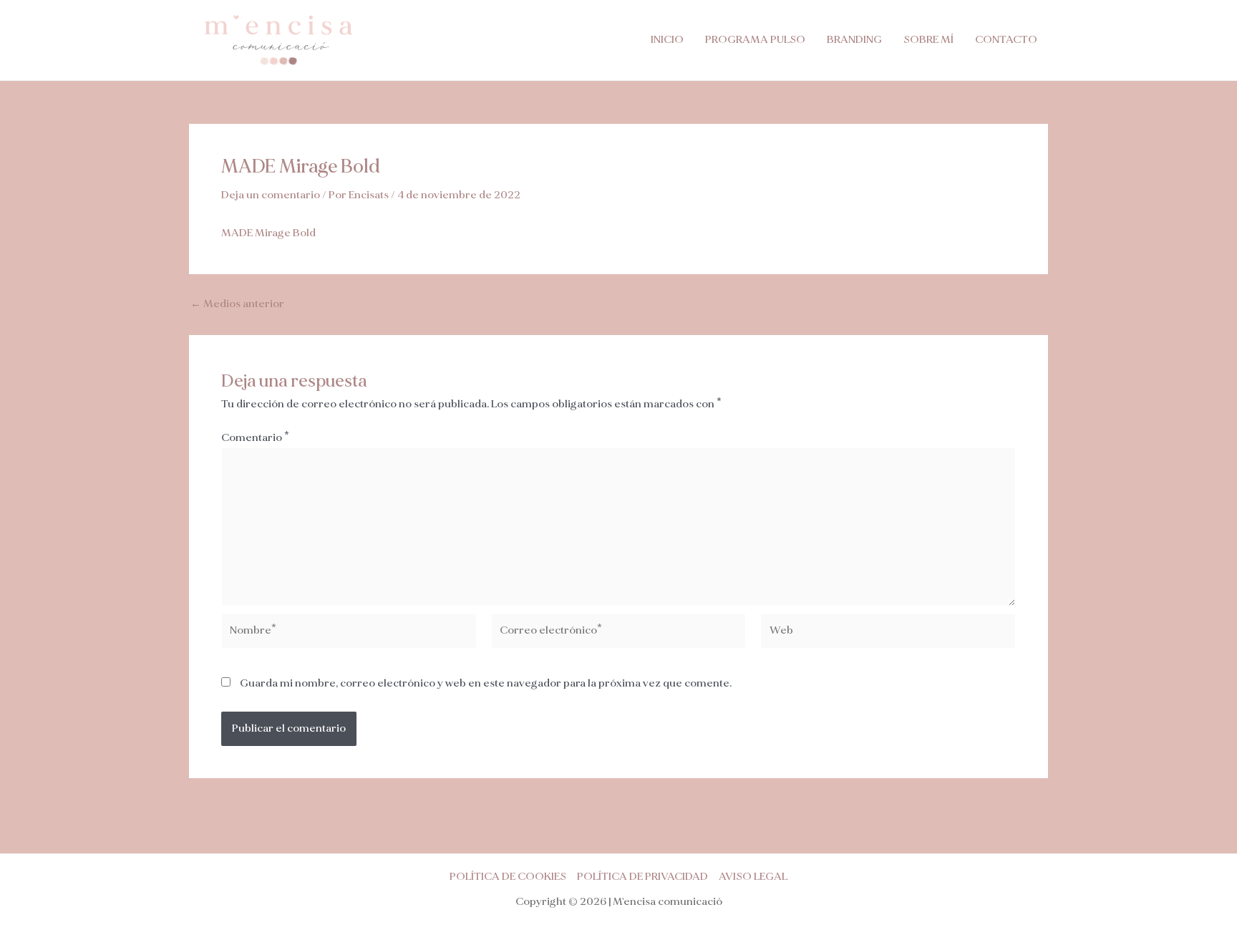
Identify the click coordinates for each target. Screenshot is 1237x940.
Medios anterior (237, 304)
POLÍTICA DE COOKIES (508, 876)
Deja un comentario (270, 195)
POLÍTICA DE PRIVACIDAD (642, 876)
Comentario (255, 438)
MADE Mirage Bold (268, 233)
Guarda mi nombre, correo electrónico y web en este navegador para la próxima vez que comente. (486, 683)
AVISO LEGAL (753, 876)
